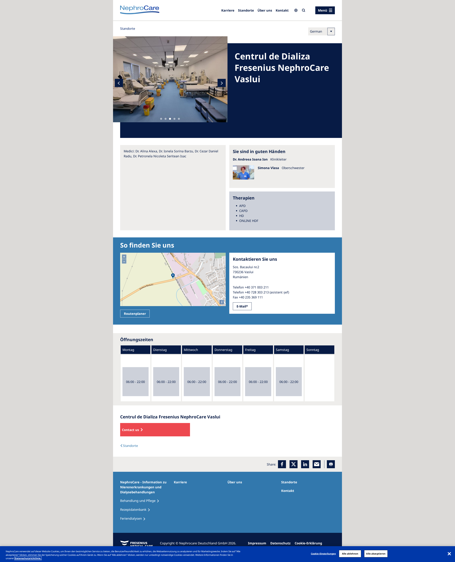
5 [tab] (179, 119)
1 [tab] (161, 119)
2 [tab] (166, 119)
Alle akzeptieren (376, 553)
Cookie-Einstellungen (323, 553)
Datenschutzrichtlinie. (28, 558)
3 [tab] (170, 119)
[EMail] (317, 464)
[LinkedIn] (305, 464)
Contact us (130, 430)
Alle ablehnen (350, 553)
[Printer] (331, 464)
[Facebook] (282, 464)
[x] (294, 464)
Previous (119, 83)
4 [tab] (174, 119)
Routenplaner (135, 313)
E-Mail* (242, 306)
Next (222, 83)
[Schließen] (449, 554)
